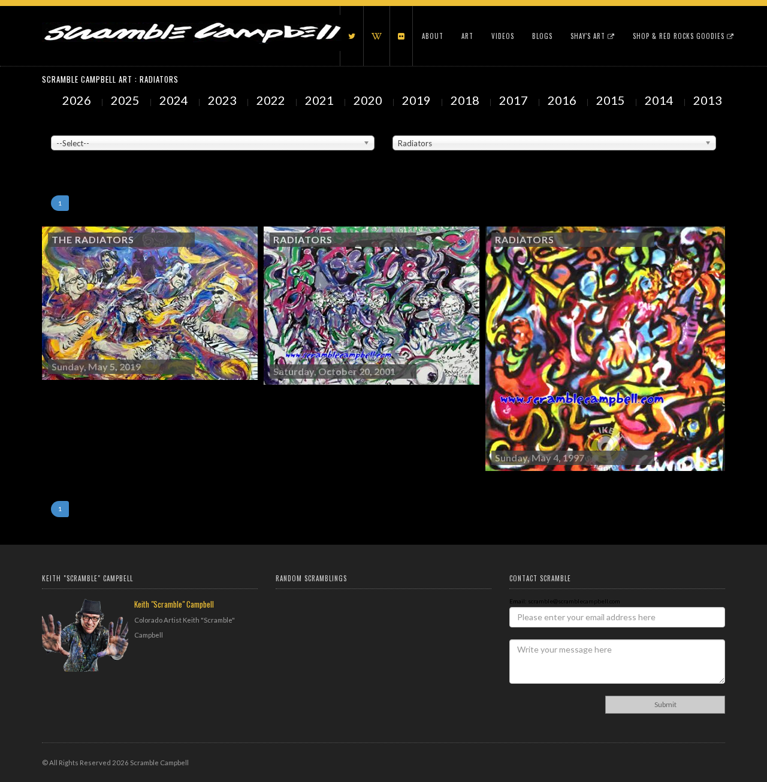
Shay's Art (589, 36)
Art (467, 36)
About (432, 36)
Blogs (542, 36)
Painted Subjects (416, 126)
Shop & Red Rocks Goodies (680, 36)
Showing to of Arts (76, 156)
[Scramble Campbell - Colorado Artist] (192, 21)
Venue (60, 126)
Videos (502, 36)
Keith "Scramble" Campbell (174, 604)
